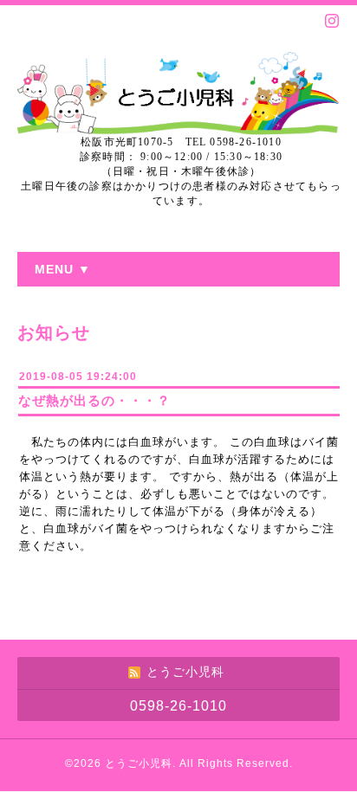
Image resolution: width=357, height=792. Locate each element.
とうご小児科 (138, 763)
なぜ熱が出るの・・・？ (94, 400)
